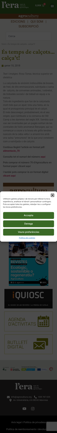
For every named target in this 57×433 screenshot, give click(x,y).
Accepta (28, 215)
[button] (52, 195)
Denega (28, 223)
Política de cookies (27, 238)
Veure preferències (28, 232)
